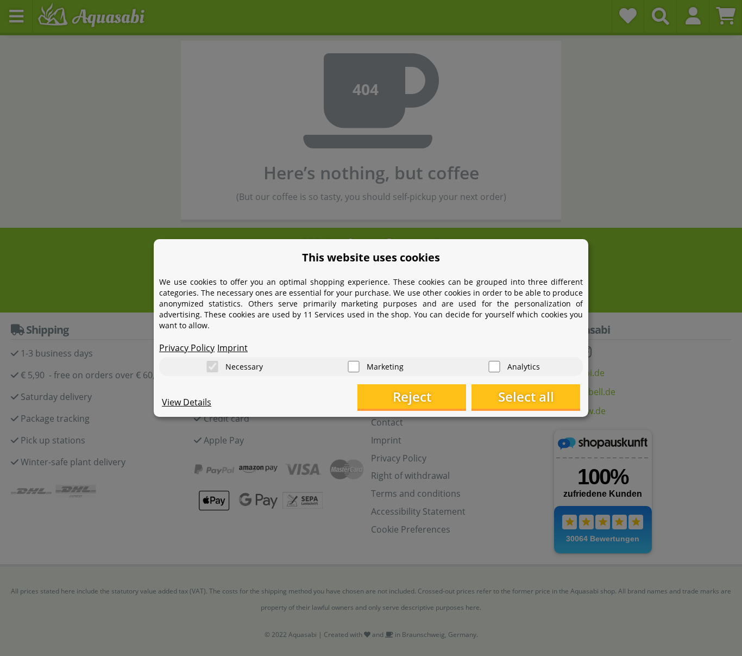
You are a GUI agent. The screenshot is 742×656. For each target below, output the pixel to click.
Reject (412, 396)
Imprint (232, 348)
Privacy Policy (187, 348)
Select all (526, 396)
